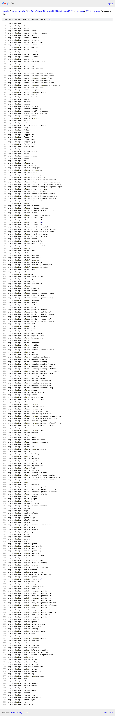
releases (80, 11)
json (111, 712)
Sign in (110, 3)
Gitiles (13, 712)
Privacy (19, 712)
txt (105, 712)
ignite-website (18, 11)
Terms (26, 712)
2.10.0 (88, 11)
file (48, 19)
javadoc (96, 11)
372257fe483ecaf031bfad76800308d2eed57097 (49, 11)
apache (5, 11)
